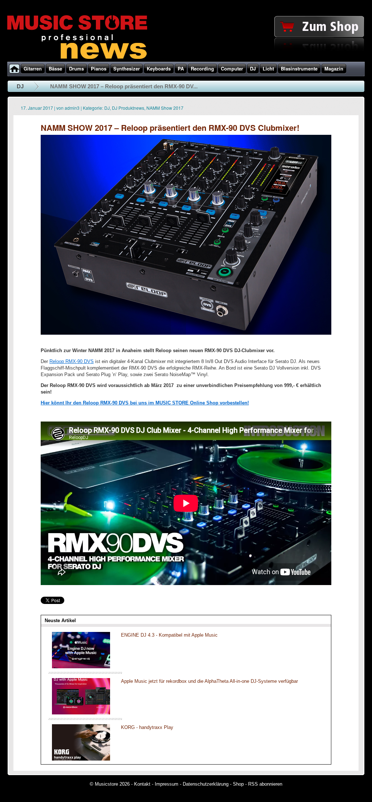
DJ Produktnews (128, 108)
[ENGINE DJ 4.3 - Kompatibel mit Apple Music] (81, 666)
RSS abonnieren (265, 784)
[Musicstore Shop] (186, 60)
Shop (238, 784)
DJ (20, 86)
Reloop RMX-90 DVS (71, 361)
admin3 (72, 108)
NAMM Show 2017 (164, 108)
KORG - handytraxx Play (147, 727)
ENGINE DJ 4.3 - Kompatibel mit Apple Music (169, 635)
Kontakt (142, 784)
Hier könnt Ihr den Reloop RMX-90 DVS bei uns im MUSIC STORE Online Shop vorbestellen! (145, 403)
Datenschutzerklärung (206, 784)
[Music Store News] (77, 58)
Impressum (166, 784)
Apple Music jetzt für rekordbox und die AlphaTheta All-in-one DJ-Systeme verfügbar (209, 681)
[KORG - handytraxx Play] (81, 759)
